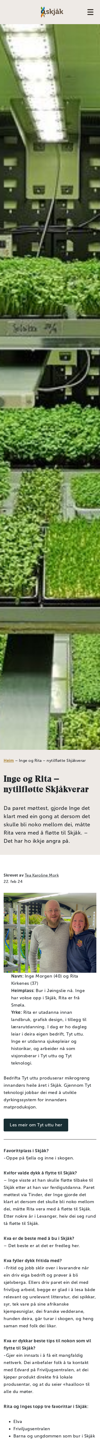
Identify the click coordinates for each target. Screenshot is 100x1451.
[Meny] (91, 12)
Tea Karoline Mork (42, 875)
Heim (9, 760)
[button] (43, 12)
